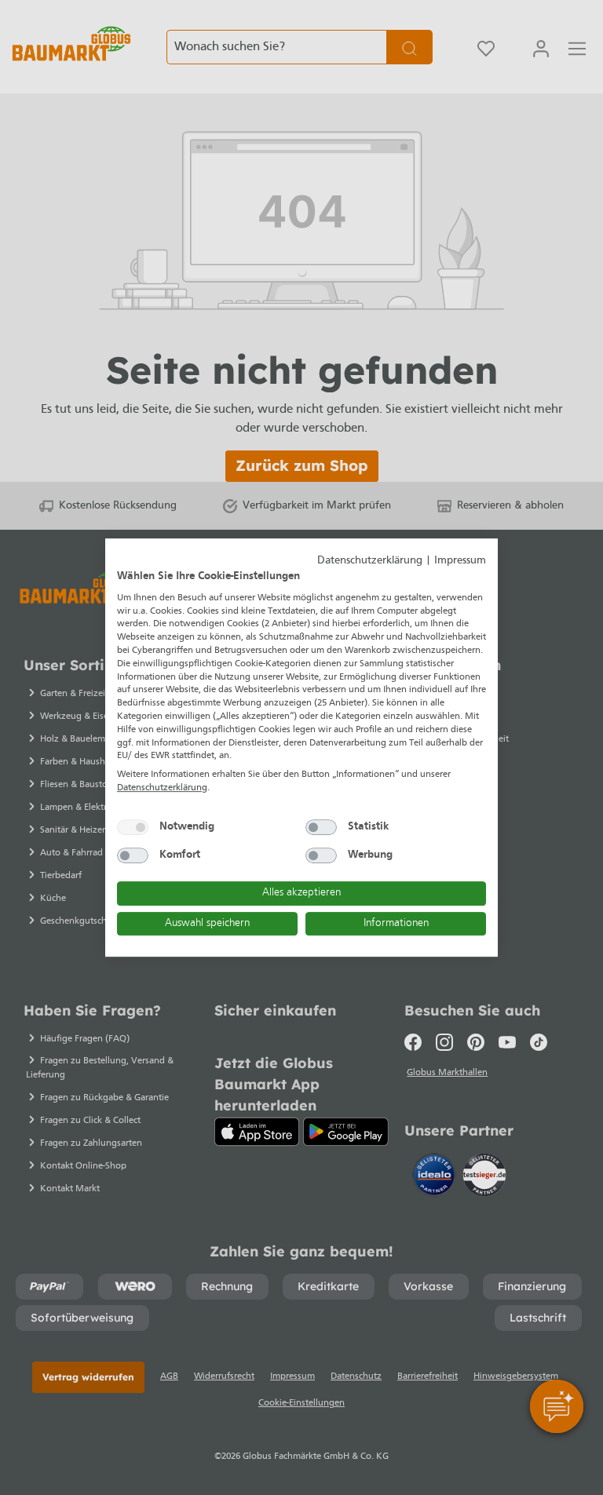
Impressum (460, 561)
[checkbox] (132, 827)
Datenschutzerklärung (369, 561)
